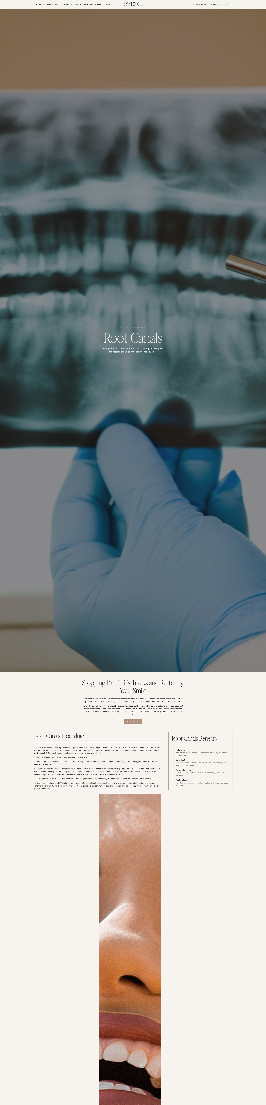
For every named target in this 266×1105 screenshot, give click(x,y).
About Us (78, 4)
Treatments (38, 4)
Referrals (106, 4)
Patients (50, 4)
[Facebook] (227, 4)
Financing (58, 4)
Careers (98, 4)
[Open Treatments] (44, 4)
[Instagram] (230, 4)
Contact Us (68, 4)
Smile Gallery (88, 4)
